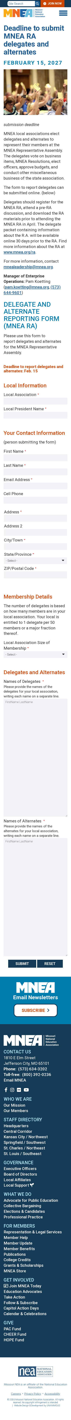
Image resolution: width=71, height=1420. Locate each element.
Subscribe (33, 1010)
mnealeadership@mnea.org (28, 267)
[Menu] (62, 13)
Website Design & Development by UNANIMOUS (37, 1405)
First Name (13, 451)
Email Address (17, 479)
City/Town (13, 540)
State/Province (17, 554)
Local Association (20, 394)
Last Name (13, 465)
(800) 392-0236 (36, 1074)
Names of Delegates (22, 681)
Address (11, 512)
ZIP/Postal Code (19, 568)
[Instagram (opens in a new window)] (12, 1090)
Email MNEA (15, 1080)
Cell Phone (13, 494)
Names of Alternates (23, 821)
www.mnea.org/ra (19, 252)
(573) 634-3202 (32, 1069)
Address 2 (13, 526)
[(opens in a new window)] (6, 1090)
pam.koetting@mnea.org (27, 287)
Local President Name (24, 409)
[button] (35, 119)
